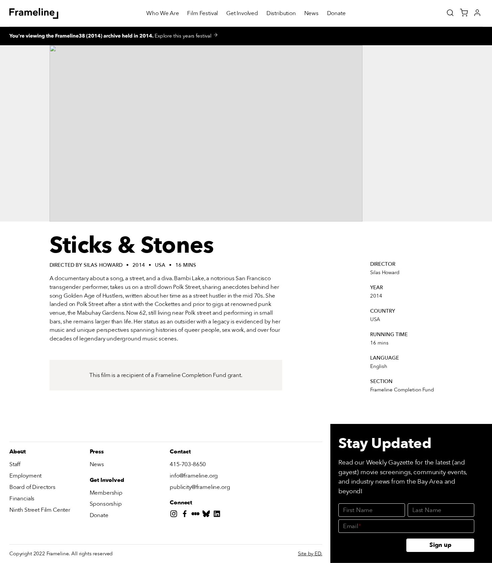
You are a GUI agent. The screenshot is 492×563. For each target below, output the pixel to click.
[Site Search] (450, 12)
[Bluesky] (207, 515)
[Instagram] (175, 515)
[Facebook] (186, 515)
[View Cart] (464, 12)
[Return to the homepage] (34, 13)
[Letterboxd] (196, 515)
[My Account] (477, 12)
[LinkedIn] (218, 515)
